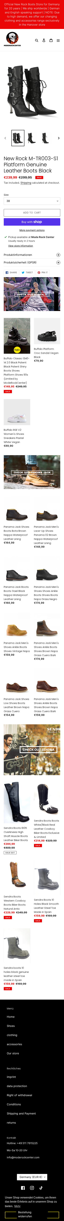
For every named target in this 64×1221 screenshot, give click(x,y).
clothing (12, 1035)
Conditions (14, 1104)
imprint (11, 1077)
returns (11, 1122)
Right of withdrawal (19, 1095)
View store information (20, 245)
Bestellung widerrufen (25, 1214)
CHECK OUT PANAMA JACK (32, 472)
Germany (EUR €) (31, 1177)
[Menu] (58, 40)
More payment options (32, 230)
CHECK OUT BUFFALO (32, 294)
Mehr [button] (17, 1206)
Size (6, 194)
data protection (17, 1086)
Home (11, 1016)
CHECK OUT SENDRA (38, 749)
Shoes (11, 1026)
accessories (14, 1044)
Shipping (25, 182)
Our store (13, 1053)
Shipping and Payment (21, 1113)
